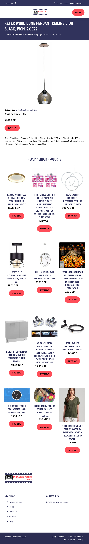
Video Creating (22, 110)
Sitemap (80, 539)
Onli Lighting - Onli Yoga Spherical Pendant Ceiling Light (44, 275)
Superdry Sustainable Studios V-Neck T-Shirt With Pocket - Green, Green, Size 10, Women (72, 432)
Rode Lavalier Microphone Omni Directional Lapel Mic (72, 346)
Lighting (33, 110)
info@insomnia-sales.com (74, 3)
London (59, 3)
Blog (11, 521)
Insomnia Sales (15, 502)
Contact (61, 536)
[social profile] (15, 3)
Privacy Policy (69, 539)
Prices (78, 12)
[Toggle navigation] (8, 12)
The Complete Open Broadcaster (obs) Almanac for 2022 (17, 409)
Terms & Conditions (75, 536)
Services (12, 516)
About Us (13, 511)
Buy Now (12, 128)
